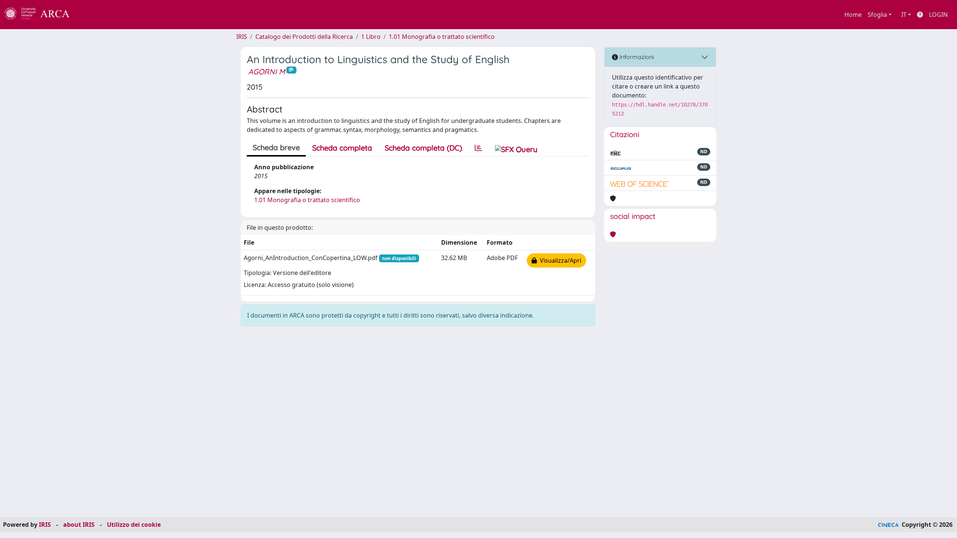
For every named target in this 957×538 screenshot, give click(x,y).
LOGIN (938, 14)
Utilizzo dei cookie (134, 524)
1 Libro (371, 37)
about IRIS (79, 524)
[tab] (478, 148)
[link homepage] (41, 14)
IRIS (241, 37)
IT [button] (904, 14)
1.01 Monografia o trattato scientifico (442, 37)
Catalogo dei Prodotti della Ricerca (304, 37)
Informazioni (636, 57)
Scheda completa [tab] (342, 147)
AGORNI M (266, 71)
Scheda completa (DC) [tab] (423, 147)
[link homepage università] (90, 14)
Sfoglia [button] (877, 14)
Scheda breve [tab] (276, 147)
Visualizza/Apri (559, 260)
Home (853, 14)
